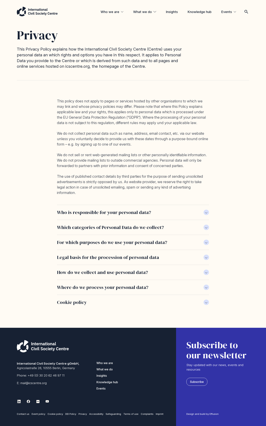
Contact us (23, 413)
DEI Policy (70, 413)
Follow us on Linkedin (19, 401)
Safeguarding (113, 413)
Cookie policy (55, 413)
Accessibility (96, 413)
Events (226, 12)
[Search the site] (246, 7)
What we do (142, 12)
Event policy (38, 413)
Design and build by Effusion (202, 414)
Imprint (159, 413)
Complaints (147, 413)
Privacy (83, 413)
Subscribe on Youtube (47, 401)
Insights (172, 12)
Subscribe (197, 382)
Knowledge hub (200, 12)
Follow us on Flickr (38, 401)
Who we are (110, 12)
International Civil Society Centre (37, 11)
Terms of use (130, 413)
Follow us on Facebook (28, 401)
